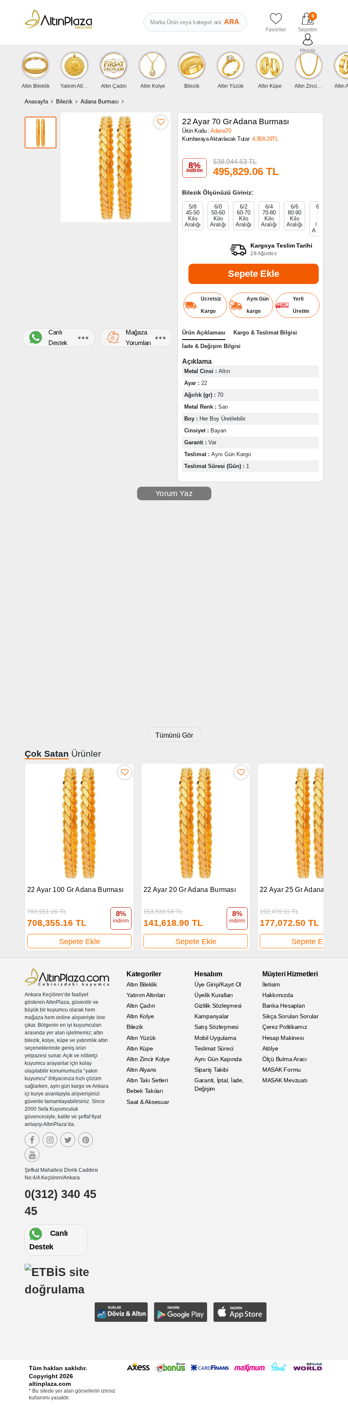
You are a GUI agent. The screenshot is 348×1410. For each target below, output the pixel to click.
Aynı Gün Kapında (218, 1059)
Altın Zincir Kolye (148, 1059)
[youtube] (32, 1154)
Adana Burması (100, 101)
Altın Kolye (140, 1016)
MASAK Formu (281, 1069)
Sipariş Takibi (211, 1069)
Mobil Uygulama (215, 1037)
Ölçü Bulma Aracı (284, 1059)
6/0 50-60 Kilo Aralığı (218, 215)
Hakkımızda (277, 995)
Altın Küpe (139, 1048)
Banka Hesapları (283, 1005)
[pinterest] (85, 1139)
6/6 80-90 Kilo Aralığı (294, 215)
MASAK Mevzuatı (285, 1080)
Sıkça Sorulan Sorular (290, 1016)
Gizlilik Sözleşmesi (217, 1005)
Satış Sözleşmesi (216, 1026)
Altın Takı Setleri (147, 1080)
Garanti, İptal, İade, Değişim (219, 1084)
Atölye (270, 1048)
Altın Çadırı (140, 1005)
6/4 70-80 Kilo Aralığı (269, 215)
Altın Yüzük (140, 1037)
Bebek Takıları (144, 1090)
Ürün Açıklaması (203, 332)
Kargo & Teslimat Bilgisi (265, 332)
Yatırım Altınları (146, 995)
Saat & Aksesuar (147, 1101)
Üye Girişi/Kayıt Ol (217, 984)
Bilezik (64, 101)
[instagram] (49, 1139)
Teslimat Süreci (213, 1048)
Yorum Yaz (174, 493)
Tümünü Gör (174, 735)
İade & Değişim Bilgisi (211, 346)
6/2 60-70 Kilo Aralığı (244, 215)
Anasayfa (36, 101)
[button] (313, 852)
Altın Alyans (141, 1069)
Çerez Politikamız (284, 1026)
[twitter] (67, 1139)
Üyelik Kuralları (213, 995)
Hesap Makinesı (283, 1037)
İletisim (271, 984)
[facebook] (32, 1139)
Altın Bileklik (141, 984)
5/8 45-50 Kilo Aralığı (193, 215)
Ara (231, 21)
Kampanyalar (211, 1016)
